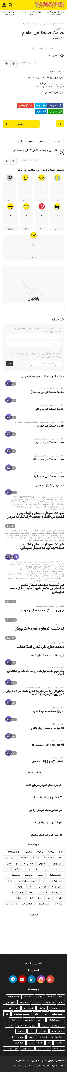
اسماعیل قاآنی (21, 564)
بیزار (9, 199)
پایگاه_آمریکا (30, 571)
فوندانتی (42, 886)
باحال (57, 228)
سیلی (26, 578)
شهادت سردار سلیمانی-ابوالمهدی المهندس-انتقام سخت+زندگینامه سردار (35, 515)
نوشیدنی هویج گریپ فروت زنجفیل (55, 13)
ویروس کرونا (17, 892)
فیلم (32, 886)
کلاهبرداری (30, 687)
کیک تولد (19, 898)
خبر (7, 869)
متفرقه (44, 497)
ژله (49, 898)
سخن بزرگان (57, 880)
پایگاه (41, 502)
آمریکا (43, 500)
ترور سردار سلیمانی (57, 576)
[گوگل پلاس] (50, 979)
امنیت (8, 863)
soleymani (59, 500)
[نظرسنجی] (16, 557)
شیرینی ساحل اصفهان (26, 880)
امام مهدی (57, 141)
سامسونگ (15, 875)
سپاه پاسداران (34, 576)
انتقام (12, 564)
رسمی (40, 875)
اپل (45, 869)
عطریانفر (54, 643)
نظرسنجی (22, 562)
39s (60, 852)
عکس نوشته (57, 886)
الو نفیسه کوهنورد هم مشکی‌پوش (39, 629)
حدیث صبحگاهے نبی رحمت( (47, 392)
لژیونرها (21, 886)
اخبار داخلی (9, 857)
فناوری (52, 422)
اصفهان (42, 863)
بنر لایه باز (40, 571)
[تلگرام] (13, 979)
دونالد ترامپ (60, 504)
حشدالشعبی (23, 502)
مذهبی (60, 28)
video (36, 857)
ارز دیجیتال (49, 687)
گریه (57, 199)
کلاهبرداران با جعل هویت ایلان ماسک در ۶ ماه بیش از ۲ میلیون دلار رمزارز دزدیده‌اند (34, 693)
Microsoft (13, 852)
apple (51, 852)
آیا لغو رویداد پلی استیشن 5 (48, 745)
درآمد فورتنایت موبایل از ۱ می (45, 810)
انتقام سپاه (59, 502)
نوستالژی (43, 892)
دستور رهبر (13, 502)
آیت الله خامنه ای (33, 500)
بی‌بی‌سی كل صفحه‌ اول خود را (42, 610)
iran (16, 497)
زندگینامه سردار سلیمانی (32, 504)
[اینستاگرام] (41, 979)
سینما (44, 880)
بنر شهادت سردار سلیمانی (29, 569)
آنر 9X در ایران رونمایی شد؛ (46, 822)
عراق (26, 507)
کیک (31, 898)
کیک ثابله (58, 904)
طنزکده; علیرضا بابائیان (38, 507)
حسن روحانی (33, 502)
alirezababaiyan (26, 497)
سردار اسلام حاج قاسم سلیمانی (53, 578)
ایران (7, 533)
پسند (41, 228)
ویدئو (31, 892)
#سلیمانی (60, 564)
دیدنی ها (44, 562)
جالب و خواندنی (53, 497)
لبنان (50, 509)
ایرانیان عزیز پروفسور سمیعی (46, 835)
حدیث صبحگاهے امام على (49, 409)
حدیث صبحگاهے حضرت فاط (48, 459)
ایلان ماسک (39, 687)
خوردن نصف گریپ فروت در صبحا (32, 13)
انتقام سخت (49, 502)
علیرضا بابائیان (58, 540)
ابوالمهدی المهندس (19, 500)
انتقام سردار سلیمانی (45, 567)
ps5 (53, 707)
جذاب (41, 199)
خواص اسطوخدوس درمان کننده (44, 785)
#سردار (15, 562)
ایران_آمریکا (28, 567)
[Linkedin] (32, 979)
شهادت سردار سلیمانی (56, 507)
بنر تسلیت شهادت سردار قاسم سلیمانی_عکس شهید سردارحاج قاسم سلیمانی (37, 588)
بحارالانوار (43, 141)
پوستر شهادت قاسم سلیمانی (53, 574)
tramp (50, 500)
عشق (26, 228)
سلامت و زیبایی (53, 667)
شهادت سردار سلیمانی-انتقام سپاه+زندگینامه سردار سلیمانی (42, 546)
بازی (57, 388)
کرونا (40, 898)
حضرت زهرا (19, 422)
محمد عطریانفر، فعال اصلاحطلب (40, 647)
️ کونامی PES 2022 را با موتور (48, 761)
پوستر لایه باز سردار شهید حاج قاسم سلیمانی (25, 574)
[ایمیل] (22, 979)
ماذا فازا (33, 257)
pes (53, 724)
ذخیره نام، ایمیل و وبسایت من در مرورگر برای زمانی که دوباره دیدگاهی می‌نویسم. (36, 355)
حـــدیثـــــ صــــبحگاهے (26, 141)
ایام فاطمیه (44, 422)
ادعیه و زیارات (56, 863)
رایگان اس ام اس (48, 504)
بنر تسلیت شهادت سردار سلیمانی (52, 569)
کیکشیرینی (27, 904)
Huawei (28, 852)
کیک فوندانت (11, 904)
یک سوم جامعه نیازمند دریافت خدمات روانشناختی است (35, 673)
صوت (9, 880)
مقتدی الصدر (38, 581)
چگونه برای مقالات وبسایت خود (8, 13)
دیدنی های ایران (55, 875)
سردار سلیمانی (35, 578)
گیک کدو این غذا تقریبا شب (46, 797)
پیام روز (59, 898)
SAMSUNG (49, 857)
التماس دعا (28, 863)
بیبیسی (51, 606)
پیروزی (10, 228)
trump (14, 531)
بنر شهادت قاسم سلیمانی (54, 571)
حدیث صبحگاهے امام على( (49, 476)
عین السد (20, 507)
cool (40, 852)
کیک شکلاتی (43, 904)
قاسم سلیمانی (58, 509)
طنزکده (13, 538)
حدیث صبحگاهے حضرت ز (49, 426)
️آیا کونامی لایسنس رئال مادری (47, 728)
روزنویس (29, 875)
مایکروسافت (57, 892)
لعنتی (25, 199)
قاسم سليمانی (41, 606)
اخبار (62, 388)
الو (56, 606)
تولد (37, 869)
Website (24, 857)
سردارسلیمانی (17, 504)
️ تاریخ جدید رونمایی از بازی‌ (48, 711)
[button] (10, 5)
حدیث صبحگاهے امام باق (50, 442)
